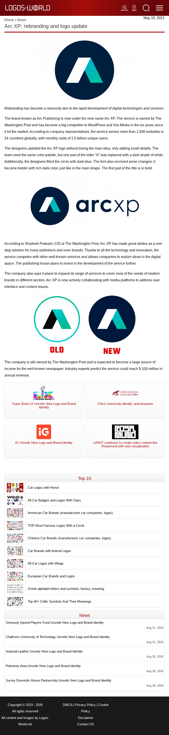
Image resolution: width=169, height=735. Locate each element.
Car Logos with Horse (43, 487)
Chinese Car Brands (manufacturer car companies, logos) (69, 538)
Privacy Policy (85, 705)
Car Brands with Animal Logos (49, 551)
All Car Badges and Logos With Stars (54, 500)
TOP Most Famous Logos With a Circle (56, 525)
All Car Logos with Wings (46, 563)
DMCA (67, 705)
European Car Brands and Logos (51, 576)
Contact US (85, 724)
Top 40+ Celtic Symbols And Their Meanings (59, 601)
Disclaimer (85, 718)
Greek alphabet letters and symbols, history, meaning (66, 589)
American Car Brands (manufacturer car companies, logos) (70, 513)
